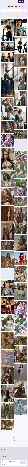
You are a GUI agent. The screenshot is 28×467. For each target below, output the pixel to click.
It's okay (23, 463)
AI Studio (3, 449)
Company (3, 456)
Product (3, 453)
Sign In (21, 1)
